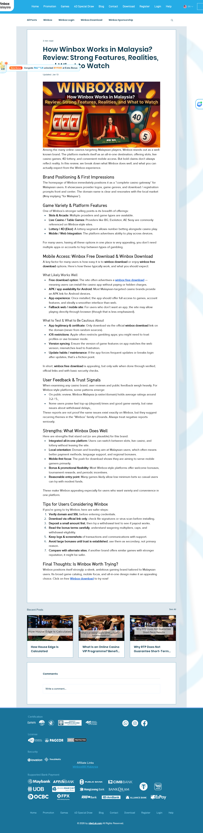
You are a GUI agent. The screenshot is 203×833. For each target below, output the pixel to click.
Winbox (47, 20)
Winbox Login (66, 20)
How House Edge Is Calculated (45, 649)
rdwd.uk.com (95, 823)
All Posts (32, 20)
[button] (172, 20)
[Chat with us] (199, 104)
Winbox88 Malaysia (85, 766)
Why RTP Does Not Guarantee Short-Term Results (151, 649)
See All (172, 609)
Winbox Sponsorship (121, 20)
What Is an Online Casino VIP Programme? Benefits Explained (101, 649)
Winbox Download (91, 20)
